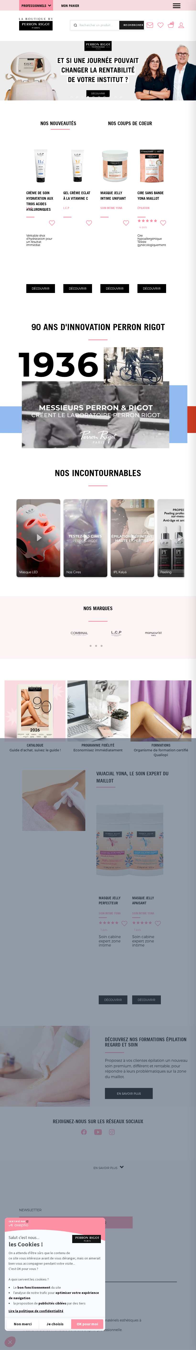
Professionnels (34, 6)
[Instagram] (112, 1132)
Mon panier (70, 6)
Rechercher (133, 25)
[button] (10, 1342)
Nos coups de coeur (130, 123)
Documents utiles (40, 1250)
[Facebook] (84, 1132)
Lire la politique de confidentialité (36, 1311)
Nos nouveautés (58, 123)
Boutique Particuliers (44, 1256)
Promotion (33, 1244)
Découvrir (40, 288)
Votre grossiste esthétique (49, 1261)
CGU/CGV (30, 1279)
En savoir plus (129, 1093)
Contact (31, 1273)
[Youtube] (98, 1132)
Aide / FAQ (32, 1267)
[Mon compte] (181, 24)
